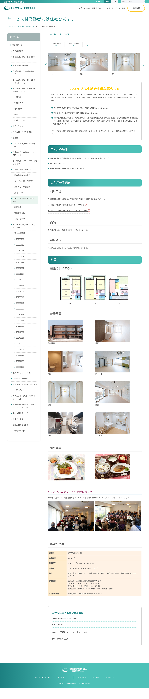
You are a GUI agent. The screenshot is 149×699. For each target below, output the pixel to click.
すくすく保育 (18, 419)
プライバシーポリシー (42, 677)
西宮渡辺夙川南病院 (20, 65)
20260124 (20, 262)
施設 (87, 43)
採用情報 (136, 8)
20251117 (20, 274)
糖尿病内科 (18, 108)
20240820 (20, 343)
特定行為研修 (19, 430)
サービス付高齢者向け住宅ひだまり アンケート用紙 (68, 210)
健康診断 (17, 114)
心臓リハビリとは (21, 120)
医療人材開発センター (21, 425)
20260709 (20, 239)
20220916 (20, 367)
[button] (46, 65)
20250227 (20, 320)
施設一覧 (110, 8)
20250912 (20, 297)
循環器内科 (18, 103)
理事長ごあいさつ (98, 8)
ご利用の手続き (73, 43)
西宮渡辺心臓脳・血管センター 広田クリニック (24, 81)
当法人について (84, 8)
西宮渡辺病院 (18, 51)
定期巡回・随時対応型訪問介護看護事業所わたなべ (24, 406)
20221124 (20, 355)
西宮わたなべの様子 (22, 175)
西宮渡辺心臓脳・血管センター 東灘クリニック (24, 90)
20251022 (20, 279)
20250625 (20, 308)
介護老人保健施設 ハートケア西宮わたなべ (24, 153)
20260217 (20, 250)
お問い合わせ (19, 218)
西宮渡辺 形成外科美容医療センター (24, 72)
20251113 (20, 285)
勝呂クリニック (19, 126)
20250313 (20, 314)
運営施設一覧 (30, 27)
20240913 (20, 337)
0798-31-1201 (67, 631)
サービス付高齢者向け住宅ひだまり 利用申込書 (66, 205)
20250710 (20, 303)
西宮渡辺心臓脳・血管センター (24, 58)
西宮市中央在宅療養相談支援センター (24, 226)
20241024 (20, 332)
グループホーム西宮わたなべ (24, 169)
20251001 (20, 291)
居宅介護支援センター (21, 413)
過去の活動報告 (20, 233)
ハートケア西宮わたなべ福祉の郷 (24, 145)
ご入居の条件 (56, 43)
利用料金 (17, 207)
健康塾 (16, 137)
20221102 (20, 361)
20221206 (20, 349)
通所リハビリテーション (22, 372)
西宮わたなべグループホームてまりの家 (25, 162)
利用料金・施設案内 (22, 187)
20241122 (20, 326)
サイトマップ (81, 677)
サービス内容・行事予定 (24, 181)
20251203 (20, 268)
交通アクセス (19, 192)
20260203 (20, 256)
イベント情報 (120, 8)
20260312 (20, 244)
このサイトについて (63, 677)
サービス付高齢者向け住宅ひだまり (24, 200)
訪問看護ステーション (21, 378)
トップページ (11, 27)
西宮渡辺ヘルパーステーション (25, 384)
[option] (63, 65)
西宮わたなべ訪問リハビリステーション (24, 397)
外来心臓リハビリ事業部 (22, 132)
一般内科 (17, 97)
